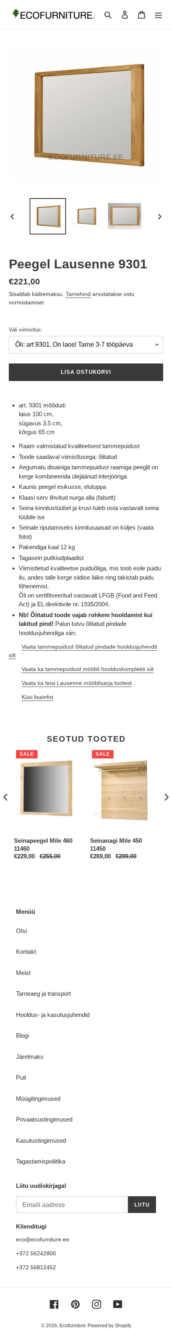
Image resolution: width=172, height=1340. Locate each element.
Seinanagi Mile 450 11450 (116, 844)
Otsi (21, 930)
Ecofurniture (73, 1325)
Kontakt (26, 951)
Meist (23, 972)
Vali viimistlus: (25, 330)
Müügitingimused (38, 1098)
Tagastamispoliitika (40, 1161)
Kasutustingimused (41, 1140)
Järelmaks (30, 1056)
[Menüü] (158, 14)
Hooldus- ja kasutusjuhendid (53, 1014)
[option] (48, 216)
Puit (21, 1077)
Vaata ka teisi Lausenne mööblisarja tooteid (77, 683)
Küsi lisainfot (37, 697)
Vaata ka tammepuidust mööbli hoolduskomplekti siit (88, 669)
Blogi (22, 1035)
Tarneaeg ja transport (43, 993)
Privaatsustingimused (44, 1119)
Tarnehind (78, 294)
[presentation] (5, 797)
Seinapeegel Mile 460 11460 (43, 844)
